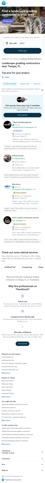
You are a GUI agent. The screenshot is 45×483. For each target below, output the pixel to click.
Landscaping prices (8, 360)
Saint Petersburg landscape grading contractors (17, 434)
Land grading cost (8, 357)
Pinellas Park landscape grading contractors (16, 431)
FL (11, 59)
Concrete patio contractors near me (13, 417)
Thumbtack (5, 59)
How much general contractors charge (14, 363)
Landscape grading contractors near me (15, 404)
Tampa (16, 59)
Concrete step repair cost (10, 369)
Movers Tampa (6, 390)
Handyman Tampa (7, 384)
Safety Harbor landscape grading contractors (16, 428)
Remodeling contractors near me (12, 414)
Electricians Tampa (8, 381)
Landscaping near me (8, 407)
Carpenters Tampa (8, 393)
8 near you (7, 21)
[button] (16, 125)
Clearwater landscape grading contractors (15, 437)
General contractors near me (11, 411)
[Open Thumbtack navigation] (5, 3)
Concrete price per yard (9, 366)
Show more (6, 373)
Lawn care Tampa (7, 387)
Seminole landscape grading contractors (15, 441)
